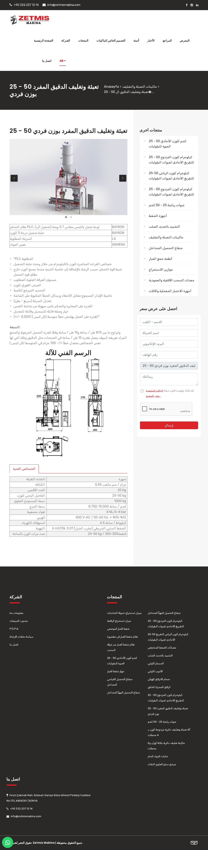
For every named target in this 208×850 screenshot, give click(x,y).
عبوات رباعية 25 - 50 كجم (166, 205)
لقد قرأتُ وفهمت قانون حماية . (170, 393)
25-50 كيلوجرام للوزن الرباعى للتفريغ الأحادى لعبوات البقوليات (171, 175)
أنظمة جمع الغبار (160, 259)
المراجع (167, 40)
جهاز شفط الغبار (115, 671)
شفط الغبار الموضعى (118, 628)
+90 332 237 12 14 (26, 5)
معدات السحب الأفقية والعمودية (171, 280)
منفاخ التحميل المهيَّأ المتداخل (123, 692)
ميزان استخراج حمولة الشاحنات (124, 612)
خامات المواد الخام (158, 756)
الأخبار (151, 40)
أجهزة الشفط (158, 216)
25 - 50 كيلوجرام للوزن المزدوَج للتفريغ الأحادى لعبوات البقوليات (171, 159)
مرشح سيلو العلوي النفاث (162, 764)
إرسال (169, 425)
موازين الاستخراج (161, 269)
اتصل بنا (46, 61)
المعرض (185, 40)
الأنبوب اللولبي (155, 671)
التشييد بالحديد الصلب (164, 226)
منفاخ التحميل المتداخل (166, 248)
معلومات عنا (16, 612)
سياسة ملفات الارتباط (21, 636)
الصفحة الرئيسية (43, 40)
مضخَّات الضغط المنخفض (162, 647)
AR (62, 61)
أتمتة (136, 40)
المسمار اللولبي (156, 663)
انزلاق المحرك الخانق (159, 687)
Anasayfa (111, 87)
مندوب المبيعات (19, 620)
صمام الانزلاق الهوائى (159, 679)
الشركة (65, 40)
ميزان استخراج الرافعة (119, 620)
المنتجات (83, 40)
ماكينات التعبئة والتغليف (139, 87)
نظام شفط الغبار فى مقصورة (122, 636)
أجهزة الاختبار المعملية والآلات (170, 291)
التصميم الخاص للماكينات (110, 40)
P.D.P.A (14, 628)
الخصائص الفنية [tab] (24, 469)
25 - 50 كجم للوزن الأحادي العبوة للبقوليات (167, 143)
